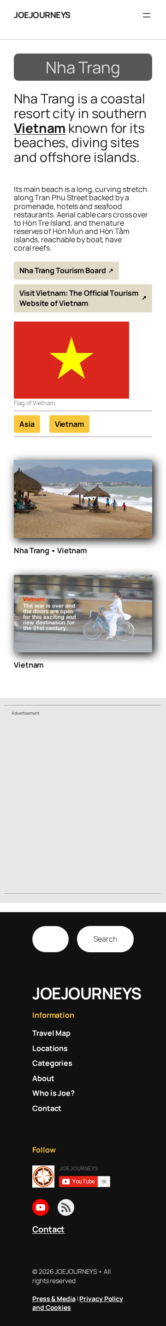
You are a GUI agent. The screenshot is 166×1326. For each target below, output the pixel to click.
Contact (48, 1229)
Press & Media (54, 1298)
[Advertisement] (83, 806)
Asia (27, 424)
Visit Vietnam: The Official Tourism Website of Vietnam (78, 298)
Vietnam (39, 128)
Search (105, 939)
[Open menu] (146, 15)
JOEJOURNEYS (42, 14)
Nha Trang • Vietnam (50, 550)
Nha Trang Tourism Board (62, 270)
